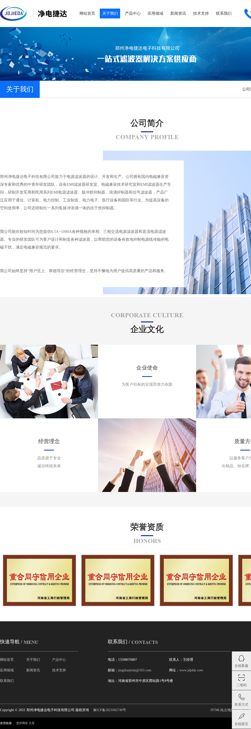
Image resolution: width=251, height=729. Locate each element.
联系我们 (7, 681)
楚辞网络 (22, 723)
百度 (32, 723)
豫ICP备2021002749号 (109, 710)
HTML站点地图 (222, 710)
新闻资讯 (33, 670)
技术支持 (59, 670)
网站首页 (7, 660)
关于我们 (33, 660)
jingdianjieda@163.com (134, 670)
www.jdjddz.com (191, 670)
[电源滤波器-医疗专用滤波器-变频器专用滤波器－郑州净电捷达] (33, 13)
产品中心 (59, 660)
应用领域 (7, 670)
